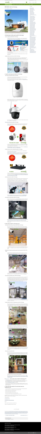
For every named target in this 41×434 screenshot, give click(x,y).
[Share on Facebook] (14, 409)
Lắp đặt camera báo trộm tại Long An (32, 36)
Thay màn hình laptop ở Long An (33, 51)
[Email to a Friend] (16, 409)
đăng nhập (9, 419)
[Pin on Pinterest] (17, 409)
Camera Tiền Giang (20, 411)
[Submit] (26, 2)
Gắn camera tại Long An (32, 18)
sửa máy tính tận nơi (32, 49)
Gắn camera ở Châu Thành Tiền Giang (10, 415)
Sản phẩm (19, 4)
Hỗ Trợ (29, 4)
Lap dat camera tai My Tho (22, 412)
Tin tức (24, 4)
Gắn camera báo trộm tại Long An (33, 15)
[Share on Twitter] (15, 409)
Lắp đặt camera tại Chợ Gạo (24, 415)
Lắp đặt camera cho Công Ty (32, 38)
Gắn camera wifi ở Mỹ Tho (11, 412)
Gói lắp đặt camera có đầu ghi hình (11, 152)
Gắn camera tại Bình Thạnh (32, 17)
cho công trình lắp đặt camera (10, 382)
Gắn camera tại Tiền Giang (32, 19)
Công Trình (27, 4)
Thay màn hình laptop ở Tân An (33, 52)
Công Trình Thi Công (11, 411)
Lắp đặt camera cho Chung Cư (32, 37)
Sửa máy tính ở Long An (32, 50)
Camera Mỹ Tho (16, 411)
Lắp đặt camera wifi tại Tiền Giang (32, 48)
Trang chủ (14, 4)
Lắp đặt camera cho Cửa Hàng (32, 39)
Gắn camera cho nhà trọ (32, 16)
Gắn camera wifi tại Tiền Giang (17, 412)
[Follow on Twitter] (35, 0)
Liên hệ (32, 4)
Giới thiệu (17, 4)
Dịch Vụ (22, 4)
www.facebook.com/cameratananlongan (9, 400)
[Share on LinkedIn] (18, 409)
